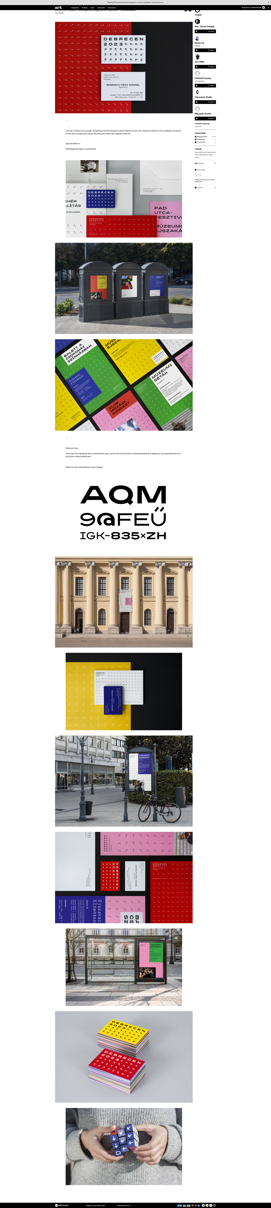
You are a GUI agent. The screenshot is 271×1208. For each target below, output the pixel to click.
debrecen (205, 155)
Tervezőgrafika (59, 13)
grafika (200, 152)
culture (197, 157)
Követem (211, 31)
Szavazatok (201, 142)
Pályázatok (101, 8)
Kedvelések (201, 139)
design (209, 152)
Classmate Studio (203, 97)
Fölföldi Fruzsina (203, 78)
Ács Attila (199, 62)
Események (112, 8)
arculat (205, 152)
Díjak (92, 8)
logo (196, 152)
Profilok (84, 8)
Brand (213, 152)
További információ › (157, 2)
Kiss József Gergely (204, 26)
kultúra (211, 155)
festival (197, 155)
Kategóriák (75, 8)
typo (201, 155)
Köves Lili (199, 43)
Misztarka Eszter (203, 113)
